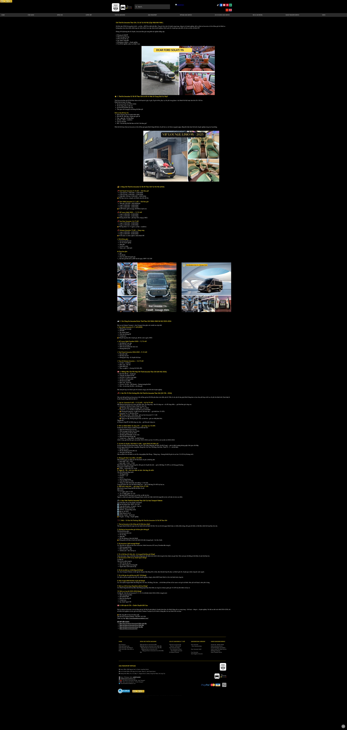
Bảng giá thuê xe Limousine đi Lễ (128, 628)
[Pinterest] (227, 5)
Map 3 (128, 698)
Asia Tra (138, 682)
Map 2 (124, 698)
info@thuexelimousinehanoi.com (127, 678)
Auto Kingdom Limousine (197, 654)
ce (133, 682)
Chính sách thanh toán (124, 646)
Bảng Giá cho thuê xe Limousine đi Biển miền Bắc (133, 623)
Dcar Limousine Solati (174, 647)
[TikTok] (218, 5)
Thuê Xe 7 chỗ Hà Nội (175, 646)
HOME (120, 641)
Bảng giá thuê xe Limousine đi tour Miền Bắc (132, 625)
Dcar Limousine (194, 644)
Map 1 (119, 698)
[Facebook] (221, 5)
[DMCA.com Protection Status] (6, 2)
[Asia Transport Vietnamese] (227, 10)
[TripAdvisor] (230, 5)
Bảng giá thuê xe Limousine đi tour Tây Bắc (131, 627)
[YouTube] (224, 5)
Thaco (180, 649)
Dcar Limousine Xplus (197, 646)
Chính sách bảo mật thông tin (126, 647)
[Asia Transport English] (230, 10)
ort (144, 680)
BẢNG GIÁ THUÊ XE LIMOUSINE (148, 641)
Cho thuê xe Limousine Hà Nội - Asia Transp (133, 680)
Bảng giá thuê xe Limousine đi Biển (148, 644)
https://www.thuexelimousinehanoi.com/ (137, 618)
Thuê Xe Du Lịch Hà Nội (175, 644)
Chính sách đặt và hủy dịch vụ (126, 649)
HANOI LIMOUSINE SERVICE (218, 641)
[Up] (343, 726)
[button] (41, 15)
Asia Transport (122, 644)
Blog (120, 650)
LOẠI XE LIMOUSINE (174, 641)
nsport (141, 682)
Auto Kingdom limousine (176, 650)
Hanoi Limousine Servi (128, 682)
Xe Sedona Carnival (174, 652)
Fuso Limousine (173, 649)
